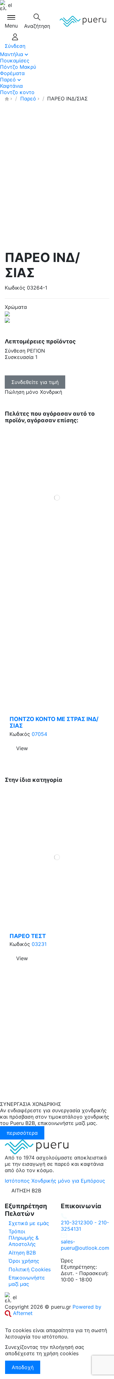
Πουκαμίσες (14, 60)
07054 (39, 734)
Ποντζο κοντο (17, 92)
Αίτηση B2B (22, 1252)
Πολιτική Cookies (30, 1269)
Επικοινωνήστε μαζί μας (27, 1280)
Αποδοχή (23, 1367)
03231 (39, 944)
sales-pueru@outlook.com (85, 1244)
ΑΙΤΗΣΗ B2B (26, 1190)
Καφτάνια (11, 86)
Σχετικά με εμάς (29, 1223)
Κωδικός (15, 287)
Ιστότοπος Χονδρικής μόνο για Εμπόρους (55, 1181)
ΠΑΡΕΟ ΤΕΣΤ (28, 936)
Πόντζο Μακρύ (18, 67)
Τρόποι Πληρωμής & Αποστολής (24, 1237)
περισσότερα (22, 1133)
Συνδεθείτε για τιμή (35, 382)
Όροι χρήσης (24, 1261)
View (22, 748)
